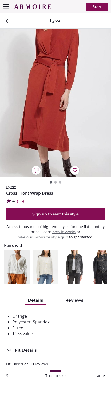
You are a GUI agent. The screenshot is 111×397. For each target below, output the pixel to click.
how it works (64, 232)
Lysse (11, 187)
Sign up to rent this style (55, 214)
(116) (20, 201)
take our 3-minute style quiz (43, 237)
